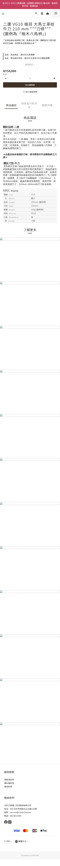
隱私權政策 (9, 783)
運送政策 (8, 786)
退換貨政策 (9, 779)
